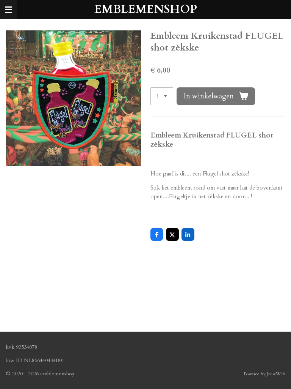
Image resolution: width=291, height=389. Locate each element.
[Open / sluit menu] (8, 9)
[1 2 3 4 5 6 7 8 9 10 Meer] (161, 96)
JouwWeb (276, 374)
